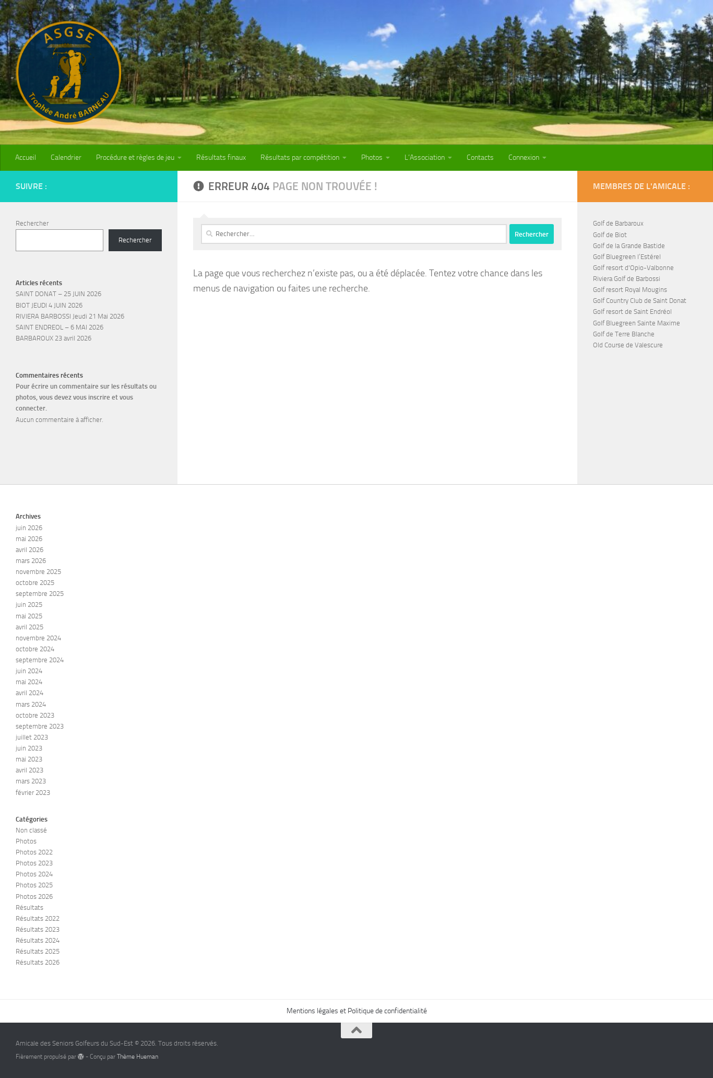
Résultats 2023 (38, 929)
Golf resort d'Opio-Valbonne (633, 268)
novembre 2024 (38, 638)
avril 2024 (29, 693)
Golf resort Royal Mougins (630, 290)
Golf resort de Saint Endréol (632, 311)
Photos (372, 157)
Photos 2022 (34, 852)
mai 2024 (29, 682)
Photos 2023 (34, 863)
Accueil (25, 157)
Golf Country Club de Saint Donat (639, 300)
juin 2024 (29, 671)
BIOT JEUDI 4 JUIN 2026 (49, 305)
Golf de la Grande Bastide (629, 246)
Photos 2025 (34, 885)
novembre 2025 (38, 572)
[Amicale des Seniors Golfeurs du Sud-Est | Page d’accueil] (68, 73)
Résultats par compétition (299, 157)
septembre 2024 (40, 660)
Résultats (29, 907)
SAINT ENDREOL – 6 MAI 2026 (59, 327)
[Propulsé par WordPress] (81, 1056)
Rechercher (32, 223)
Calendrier (66, 157)
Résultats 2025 (38, 951)
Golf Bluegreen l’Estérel (627, 257)
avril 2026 (29, 550)
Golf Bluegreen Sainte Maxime (636, 323)
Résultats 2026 (38, 962)
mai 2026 (29, 539)
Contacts (480, 157)
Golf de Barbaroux (618, 223)
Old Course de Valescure (628, 345)
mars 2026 (31, 561)
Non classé (31, 830)
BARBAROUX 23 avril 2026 (53, 338)
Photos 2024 (34, 874)
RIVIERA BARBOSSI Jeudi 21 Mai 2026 (70, 316)
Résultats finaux (221, 157)
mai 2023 (29, 759)
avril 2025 (29, 627)
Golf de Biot (610, 235)
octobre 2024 (35, 649)
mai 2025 (29, 616)
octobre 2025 (35, 583)
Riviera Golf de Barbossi (626, 279)
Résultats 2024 (38, 940)
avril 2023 (29, 770)
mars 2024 (31, 704)
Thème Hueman (137, 1056)
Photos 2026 (34, 896)
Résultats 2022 (38, 918)
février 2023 (33, 792)
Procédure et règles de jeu (135, 157)
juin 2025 (29, 604)
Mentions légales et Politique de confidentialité (357, 1010)
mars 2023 (31, 781)
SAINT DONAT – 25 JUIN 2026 (58, 294)
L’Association (425, 157)
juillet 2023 (32, 737)
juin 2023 (29, 748)
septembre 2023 (40, 726)
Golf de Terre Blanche (624, 334)
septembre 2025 (40, 593)
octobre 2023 (35, 715)
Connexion (523, 157)
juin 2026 (29, 528)
